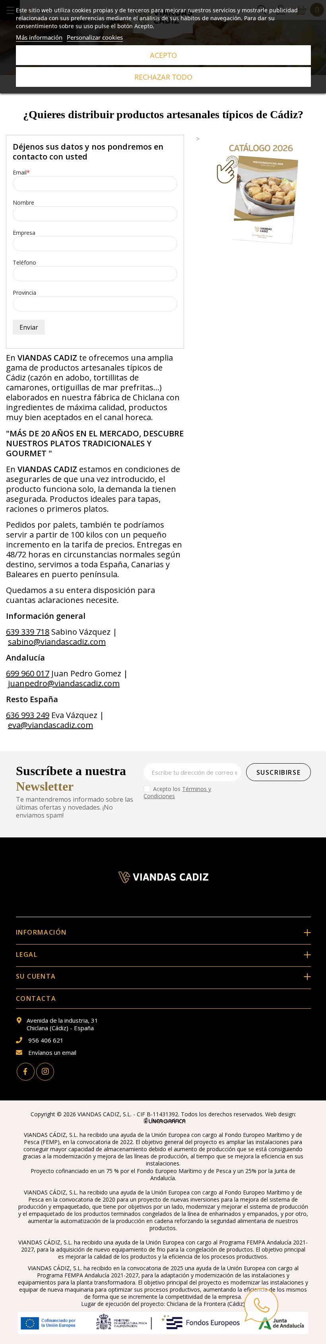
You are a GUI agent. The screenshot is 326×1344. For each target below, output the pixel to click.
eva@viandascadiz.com (50, 725)
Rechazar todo (163, 77)
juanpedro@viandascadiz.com (64, 683)
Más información (39, 37)
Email (20, 172)
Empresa (24, 233)
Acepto (163, 55)
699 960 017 (27, 673)
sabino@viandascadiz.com (57, 641)
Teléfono (24, 262)
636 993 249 (27, 715)
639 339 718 (27, 631)
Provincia (24, 293)
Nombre (23, 203)
